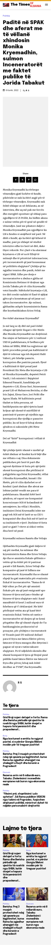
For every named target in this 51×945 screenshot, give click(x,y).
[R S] (9, 687)
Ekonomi (6, 772)
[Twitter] (22, 180)
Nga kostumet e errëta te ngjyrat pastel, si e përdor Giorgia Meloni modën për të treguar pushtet (23, 742)
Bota (5, 736)
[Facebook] (16, 180)
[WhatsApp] (35, 180)
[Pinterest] (29, 180)
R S (27, 90)
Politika (6, 16)
